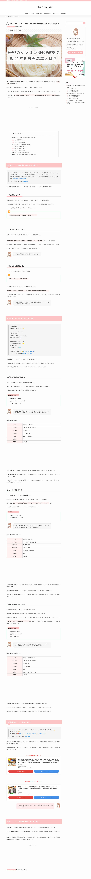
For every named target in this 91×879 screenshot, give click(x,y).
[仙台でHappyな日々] (45, 7)
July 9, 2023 (28, 736)
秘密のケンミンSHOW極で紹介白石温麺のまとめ (24, 154)
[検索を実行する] (84, 23)
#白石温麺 (29, 733)
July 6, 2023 (25, 181)
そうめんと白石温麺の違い (20, 142)
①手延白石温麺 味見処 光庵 (20, 146)
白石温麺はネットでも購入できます (20, 152)
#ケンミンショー (23, 733)
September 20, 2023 (27, 353)
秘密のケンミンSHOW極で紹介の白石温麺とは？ (24, 137)
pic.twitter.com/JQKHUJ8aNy (38, 733)
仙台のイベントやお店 (10, 26)
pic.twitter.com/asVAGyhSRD (20, 178)
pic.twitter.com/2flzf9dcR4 (29, 351)
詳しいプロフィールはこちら (75, 52)
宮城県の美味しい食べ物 (22, 869)
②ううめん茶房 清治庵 (19, 148)
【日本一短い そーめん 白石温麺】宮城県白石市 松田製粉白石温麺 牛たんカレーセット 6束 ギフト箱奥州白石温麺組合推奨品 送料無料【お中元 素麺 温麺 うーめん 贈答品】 (38, 788)
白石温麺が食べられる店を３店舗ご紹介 (21, 144)
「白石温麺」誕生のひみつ (20, 140)
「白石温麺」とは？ (19, 139)
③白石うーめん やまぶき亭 (20, 150)
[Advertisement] (34, 117)
